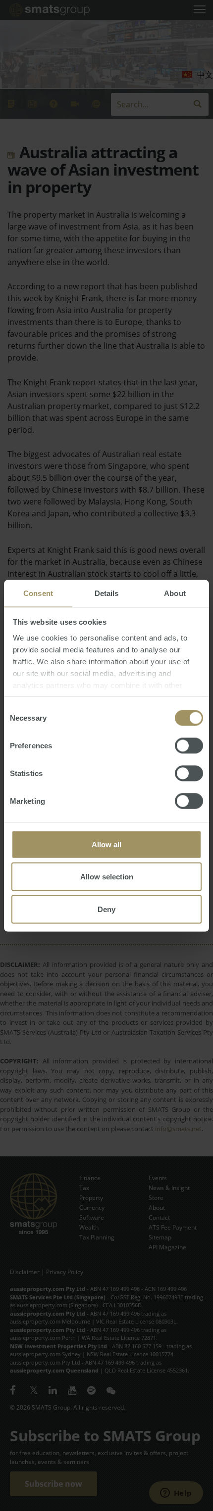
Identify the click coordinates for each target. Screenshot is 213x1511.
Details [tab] (107, 593)
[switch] (189, 745)
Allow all (106, 844)
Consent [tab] (38, 593)
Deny (106, 909)
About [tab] (175, 593)
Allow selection (106, 876)
